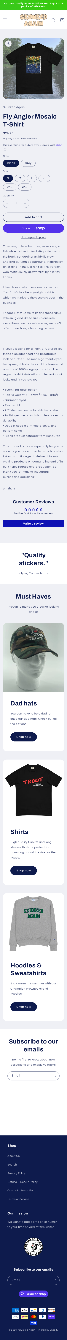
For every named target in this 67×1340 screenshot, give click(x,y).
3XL (24, 187)
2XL (9, 187)
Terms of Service (18, 1199)
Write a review (33, 523)
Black (11, 163)
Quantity (8, 195)
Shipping (7, 139)
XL (44, 178)
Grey (28, 163)
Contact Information (20, 1190)
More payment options (33, 237)
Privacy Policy (16, 1173)
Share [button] (11, 488)
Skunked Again (26, 1330)
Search (12, 1164)
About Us (13, 1156)
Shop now (23, 737)
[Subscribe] (55, 1075)
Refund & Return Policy (22, 1182)
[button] (5, 20)
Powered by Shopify (47, 1330)
